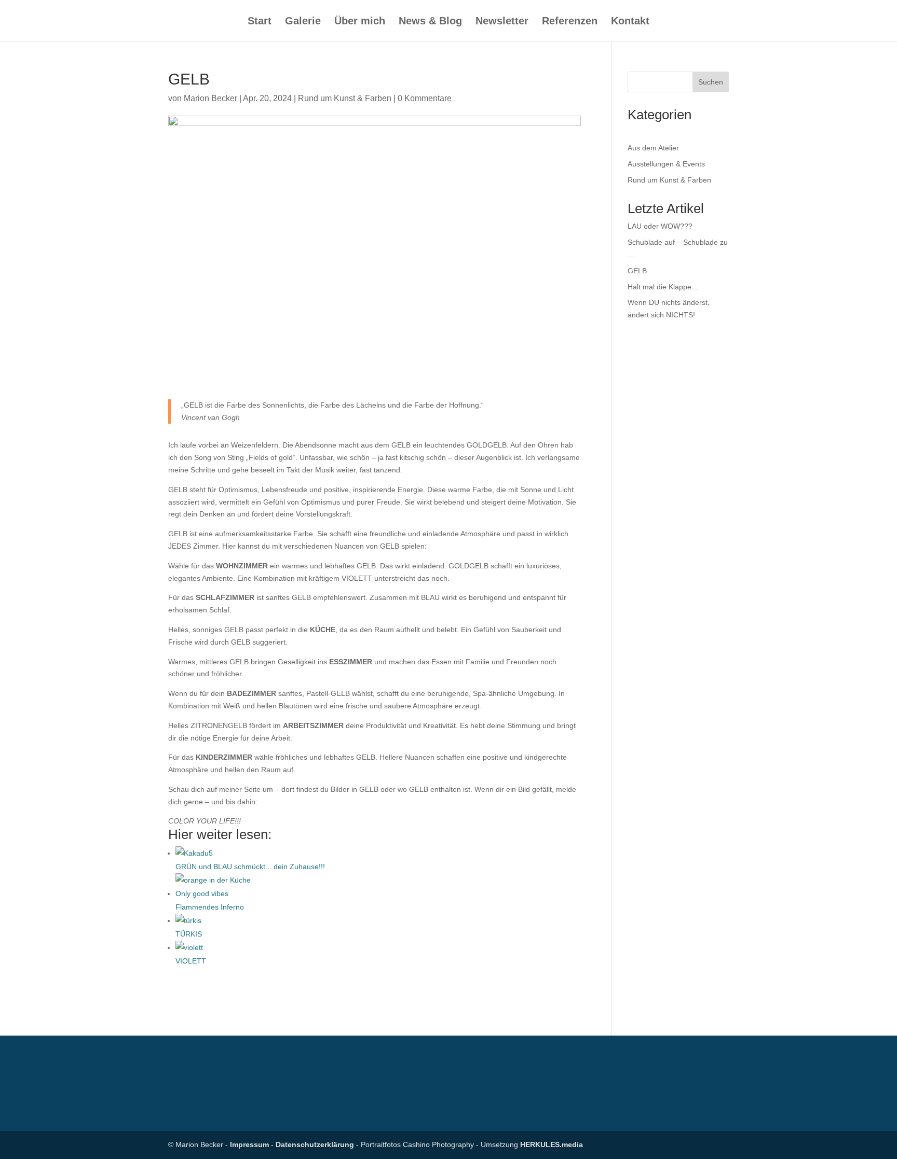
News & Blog (430, 21)
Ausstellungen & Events (666, 164)
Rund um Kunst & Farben (344, 98)
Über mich (359, 21)
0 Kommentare (425, 98)
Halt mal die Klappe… (663, 287)
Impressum (249, 1144)
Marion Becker (210, 98)
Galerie (303, 21)
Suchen (710, 82)
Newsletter (501, 21)
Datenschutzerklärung (315, 1144)
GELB (637, 271)
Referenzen (569, 21)
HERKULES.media (551, 1144)
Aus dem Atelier (653, 148)
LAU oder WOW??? (660, 226)
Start (259, 21)
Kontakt (630, 21)
